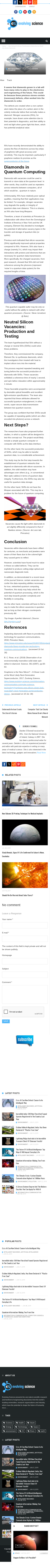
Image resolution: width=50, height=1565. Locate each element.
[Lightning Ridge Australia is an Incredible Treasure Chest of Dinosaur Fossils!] (8, 1141)
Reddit (25, 2)
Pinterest (30, 2)
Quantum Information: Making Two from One (30, 1162)
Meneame (35, 2)
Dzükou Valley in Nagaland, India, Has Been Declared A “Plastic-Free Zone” (31, 1128)
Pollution (32, 1181)
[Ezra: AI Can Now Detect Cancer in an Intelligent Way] (8, 1103)
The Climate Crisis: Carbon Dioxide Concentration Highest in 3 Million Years (30, 1177)
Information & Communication (29, 1166)
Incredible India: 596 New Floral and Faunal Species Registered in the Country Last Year (31, 1116)
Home (4, 46)
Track (9, 80)
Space (17, 1553)
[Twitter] (20, 11)
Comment (7, 982)
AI (23, 1431)
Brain (32, 1431)
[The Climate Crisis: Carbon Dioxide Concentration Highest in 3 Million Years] (8, 1178)
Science (9, 1423)
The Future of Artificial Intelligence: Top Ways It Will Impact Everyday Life (30, 1151)
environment (11, 1431)
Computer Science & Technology (30, 1168)
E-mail (5, 933)
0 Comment (11, 70)
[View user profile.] (9, 732)
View (2, 80)
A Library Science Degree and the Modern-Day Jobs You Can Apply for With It (31, 1188)
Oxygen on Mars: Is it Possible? (24, 1557)
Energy (9, 1427)
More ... (5, 1408)
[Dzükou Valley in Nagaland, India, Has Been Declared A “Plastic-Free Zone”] (8, 1130)
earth (43, 1431)
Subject (5, 969)
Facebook (15, 2)
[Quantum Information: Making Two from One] (8, 1163)
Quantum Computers (26, 1169)
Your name (7, 919)
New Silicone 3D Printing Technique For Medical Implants (22, 813)
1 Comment (44, 1553)
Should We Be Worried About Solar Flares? (17, 895)
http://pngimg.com (12, 621)
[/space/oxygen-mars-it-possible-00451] (30, 1540)
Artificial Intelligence (29, 1252)
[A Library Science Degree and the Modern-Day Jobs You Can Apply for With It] (8, 1189)
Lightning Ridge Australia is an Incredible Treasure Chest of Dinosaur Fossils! (31, 1140)
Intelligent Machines (26, 1106)
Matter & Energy (14, 69)
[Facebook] (16, 11)
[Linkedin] (29, 11)
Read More (41, 753)
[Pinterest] (25, 11)
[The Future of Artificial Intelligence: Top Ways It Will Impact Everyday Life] (8, 1152)
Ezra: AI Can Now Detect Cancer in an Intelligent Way (29, 1101)
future (32, 1423)
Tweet (20, 2)
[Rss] (34, 11)
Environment (23, 1122)
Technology (22, 1427)
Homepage (7, 955)
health (21, 1423)
